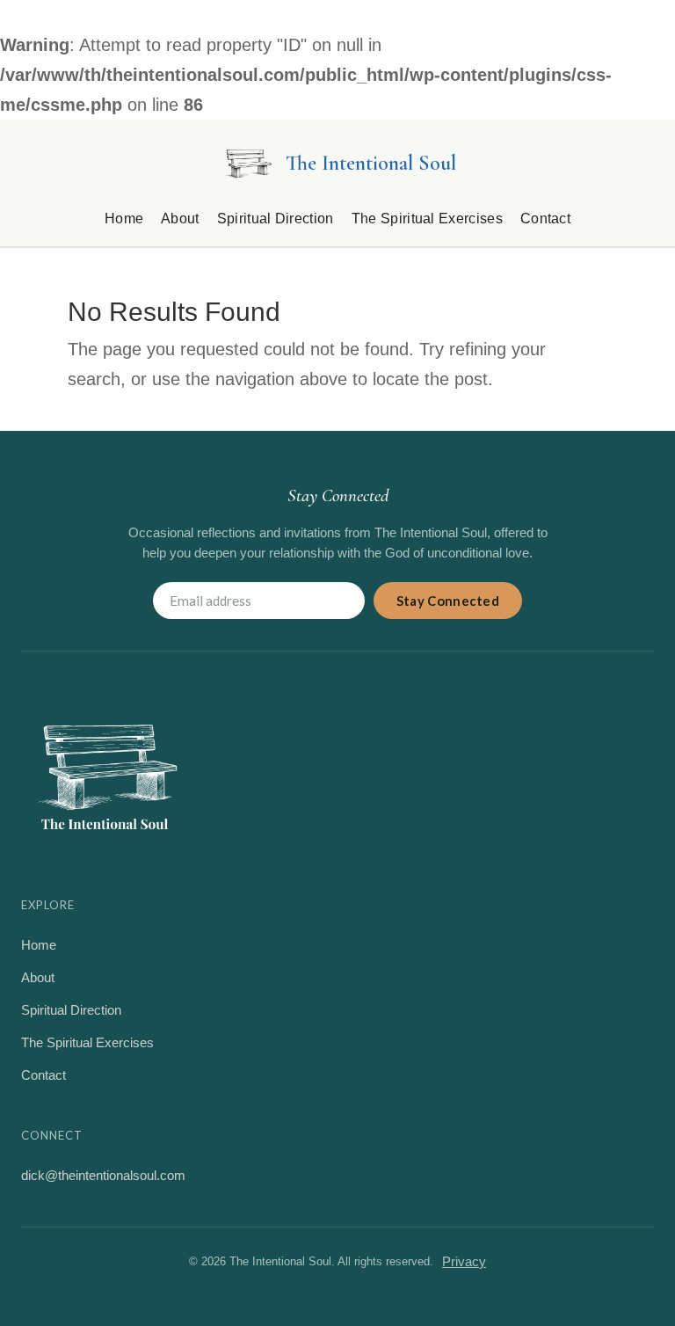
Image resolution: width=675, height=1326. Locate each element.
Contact (545, 218)
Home (124, 218)
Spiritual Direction (275, 218)
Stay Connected (447, 600)
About (180, 218)
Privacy (464, 1261)
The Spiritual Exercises (427, 218)
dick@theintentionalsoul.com (103, 1175)
